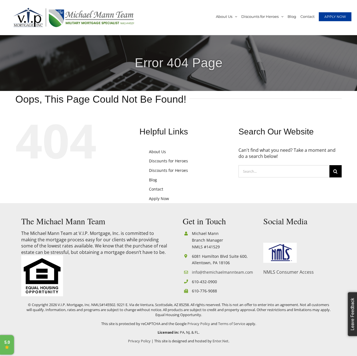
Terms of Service (231, 323)
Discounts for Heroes (168, 160)
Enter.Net (220, 340)
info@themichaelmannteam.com (221, 272)
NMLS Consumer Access (288, 272)
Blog (153, 179)
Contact (156, 189)
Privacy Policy (198, 323)
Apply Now (159, 198)
